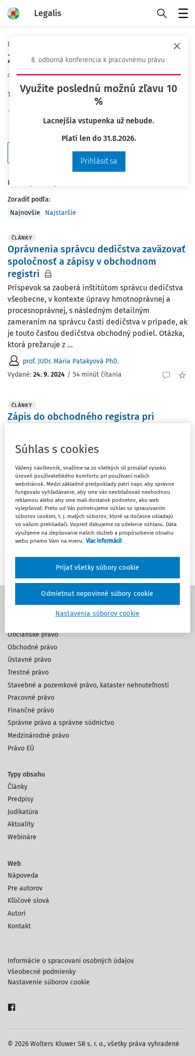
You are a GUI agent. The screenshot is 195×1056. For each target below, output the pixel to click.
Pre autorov (25, 888)
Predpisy (21, 799)
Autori (17, 913)
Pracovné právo (31, 698)
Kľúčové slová (28, 901)
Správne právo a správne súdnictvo (61, 723)
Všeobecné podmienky (42, 972)
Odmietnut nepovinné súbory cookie (97, 594)
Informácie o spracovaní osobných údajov (71, 961)
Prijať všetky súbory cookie (97, 568)
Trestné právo (28, 672)
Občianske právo (33, 634)
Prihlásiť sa (98, 161)
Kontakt (19, 926)
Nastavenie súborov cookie (49, 982)
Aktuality (21, 824)
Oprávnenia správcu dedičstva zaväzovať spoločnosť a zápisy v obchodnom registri (97, 261)
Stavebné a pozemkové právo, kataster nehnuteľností (88, 685)
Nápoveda (23, 875)
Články (17, 787)
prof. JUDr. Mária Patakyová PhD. (71, 361)
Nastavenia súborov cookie (97, 614)
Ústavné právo (29, 660)
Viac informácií (104, 540)
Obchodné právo (32, 647)
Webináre (22, 837)
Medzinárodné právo (38, 736)
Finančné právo (31, 710)
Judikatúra (23, 812)
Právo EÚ (21, 748)
